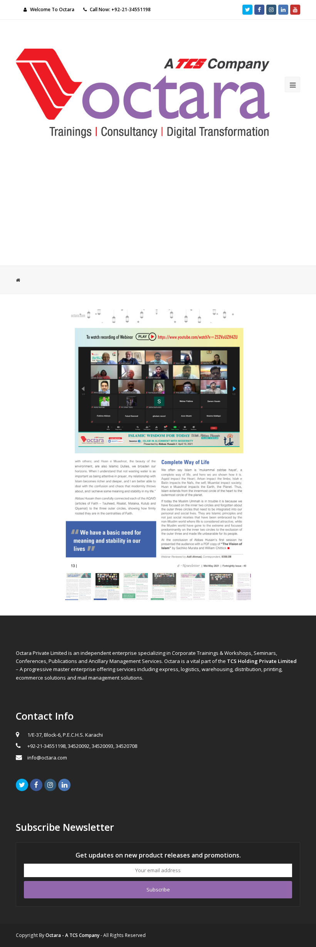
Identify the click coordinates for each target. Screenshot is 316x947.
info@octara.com (47, 757)
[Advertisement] (158, 208)
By (69, 935)
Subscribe (158, 889)
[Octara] (142, 92)
